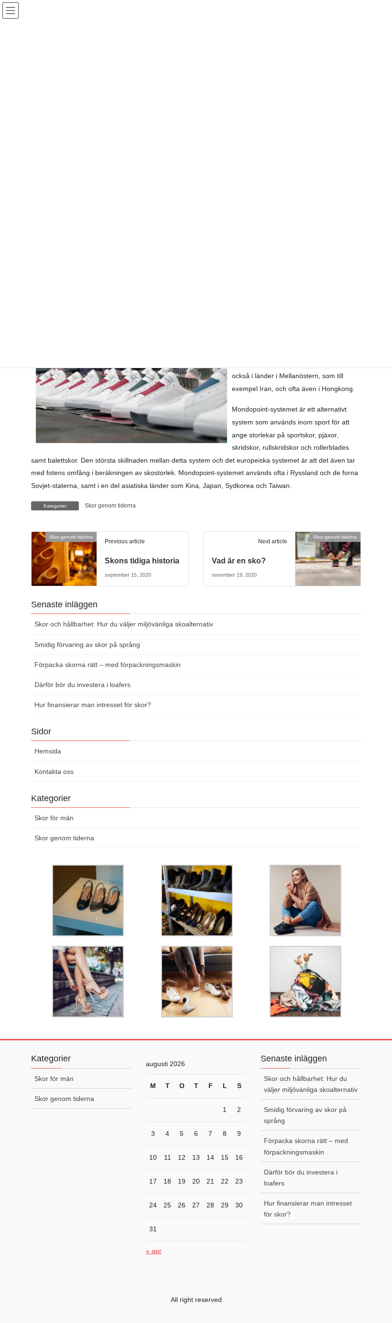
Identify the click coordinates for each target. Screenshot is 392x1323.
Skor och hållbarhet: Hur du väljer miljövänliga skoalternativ (123, 624)
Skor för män (54, 818)
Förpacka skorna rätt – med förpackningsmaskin (107, 664)
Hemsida (47, 751)
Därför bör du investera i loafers (82, 684)
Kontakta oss (54, 771)
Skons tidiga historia (142, 561)
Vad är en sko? (239, 561)
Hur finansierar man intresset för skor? (92, 705)
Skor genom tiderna (110, 505)
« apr (154, 1251)
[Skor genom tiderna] (64, 553)
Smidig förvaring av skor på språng (87, 644)
